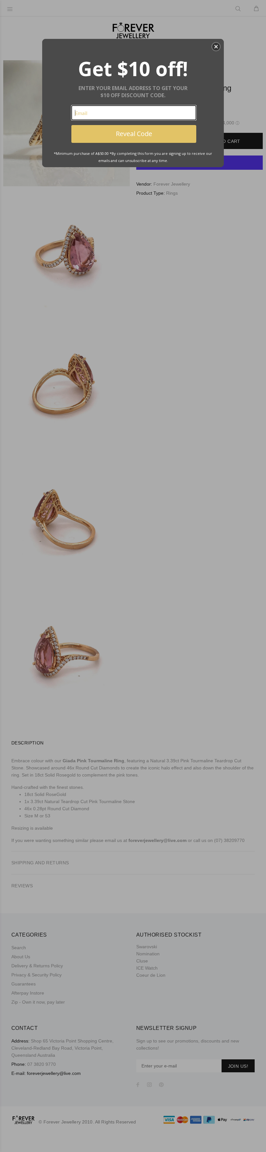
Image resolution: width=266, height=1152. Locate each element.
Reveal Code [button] (134, 133)
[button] (216, 47)
